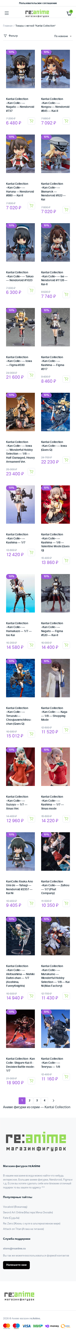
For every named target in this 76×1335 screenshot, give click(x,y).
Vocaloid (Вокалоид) (15, 1207)
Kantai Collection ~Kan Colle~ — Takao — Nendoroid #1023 (20, 276)
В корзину (31, 121)
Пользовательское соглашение (38, 3)
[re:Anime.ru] (38, 13)
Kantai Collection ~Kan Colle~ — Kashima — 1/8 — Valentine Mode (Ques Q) (55, 542)
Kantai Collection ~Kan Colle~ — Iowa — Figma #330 (19, 361)
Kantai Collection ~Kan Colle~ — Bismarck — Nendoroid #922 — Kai (53, 191)
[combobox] (63, 36)
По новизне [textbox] (61, 36)
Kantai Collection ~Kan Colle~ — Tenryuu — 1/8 (52, 1062)
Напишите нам (16, 1264)
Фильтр (13, 36)
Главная (8, 26)
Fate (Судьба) (11, 1218)
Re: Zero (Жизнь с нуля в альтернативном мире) (31, 1223)
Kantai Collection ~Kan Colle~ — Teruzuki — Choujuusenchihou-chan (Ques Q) (18, 716)
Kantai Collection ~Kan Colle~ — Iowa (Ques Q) (54, 446)
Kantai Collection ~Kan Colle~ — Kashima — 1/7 (17, 538)
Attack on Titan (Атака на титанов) (23, 1229)
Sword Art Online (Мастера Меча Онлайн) (28, 1212)
